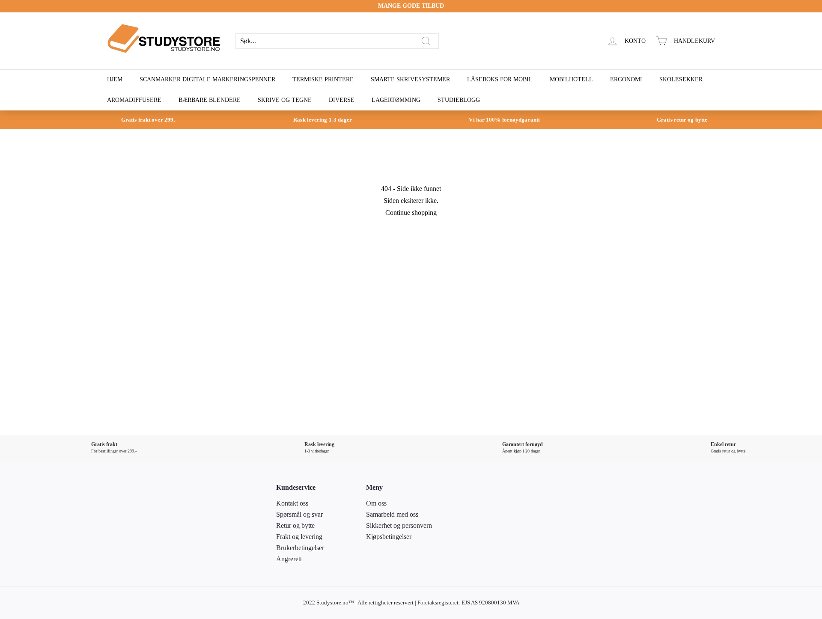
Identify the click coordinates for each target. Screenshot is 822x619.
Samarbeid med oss (392, 514)
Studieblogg (459, 100)
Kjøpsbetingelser (388, 536)
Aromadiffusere (134, 100)
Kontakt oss (292, 503)
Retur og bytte (295, 525)
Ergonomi (626, 79)
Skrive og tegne (285, 100)
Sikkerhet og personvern (399, 525)
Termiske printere (323, 79)
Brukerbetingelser (300, 547)
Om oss (376, 503)
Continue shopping (411, 212)
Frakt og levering (299, 536)
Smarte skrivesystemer (410, 79)
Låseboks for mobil (500, 79)
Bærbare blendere (210, 100)
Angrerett (289, 558)
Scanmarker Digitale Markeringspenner (207, 79)
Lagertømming (396, 100)
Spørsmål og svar (299, 514)
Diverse (341, 100)
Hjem (114, 79)
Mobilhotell (571, 79)
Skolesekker (681, 79)
